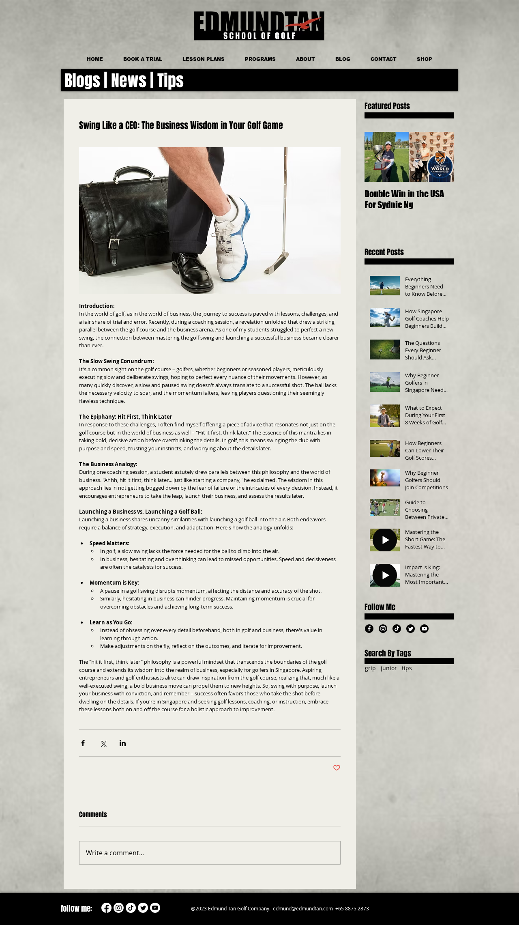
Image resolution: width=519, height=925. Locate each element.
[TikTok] (396, 628)
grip (370, 668)
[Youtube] (424, 628)
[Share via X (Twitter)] (103, 743)
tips (407, 668)
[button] (260, 59)
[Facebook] (369, 628)
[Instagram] (383, 628)
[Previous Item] (377, 157)
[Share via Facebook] (83, 743)
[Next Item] (440, 157)
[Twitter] (410, 628)
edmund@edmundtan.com (303, 908)
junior (389, 668)
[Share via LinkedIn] (123, 743)
